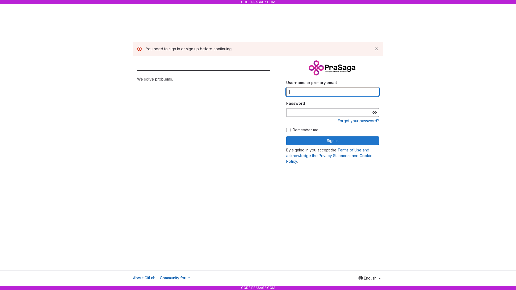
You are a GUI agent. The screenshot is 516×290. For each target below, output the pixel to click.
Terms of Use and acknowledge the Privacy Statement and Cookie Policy (329, 156)
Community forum (175, 278)
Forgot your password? (358, 120)
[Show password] (374, 112)
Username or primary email (311, 82)
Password (295, 103)
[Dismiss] (376, 49)
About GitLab (144, 278)
